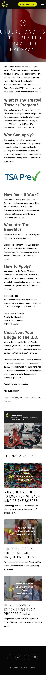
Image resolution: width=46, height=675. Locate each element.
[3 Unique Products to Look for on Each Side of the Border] (23, 489)
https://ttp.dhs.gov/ (12, 391)
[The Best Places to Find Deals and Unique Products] (23, 545)
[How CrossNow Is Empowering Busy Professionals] (23, 602)
